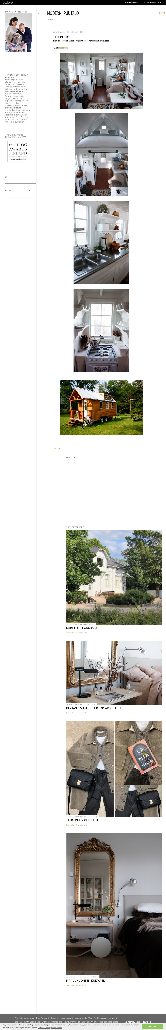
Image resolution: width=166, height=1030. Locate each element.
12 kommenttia (81, 633)
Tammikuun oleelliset (83, 820)
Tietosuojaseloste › (131, 2)
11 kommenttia (81, 825)
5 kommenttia (81, 985)
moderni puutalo (63, 13)
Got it (147, 1021)
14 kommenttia (81, 713)
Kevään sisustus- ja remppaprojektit (93, 708)
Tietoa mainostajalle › (153, 2)
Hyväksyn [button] (152, 1026)
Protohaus (63, 47)
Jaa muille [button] (57, 448)
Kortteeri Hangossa (81, 628)
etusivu (52, 19)
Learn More (132, 1021)
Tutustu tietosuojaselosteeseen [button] (50, 1028)
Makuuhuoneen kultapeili (86, 980)
